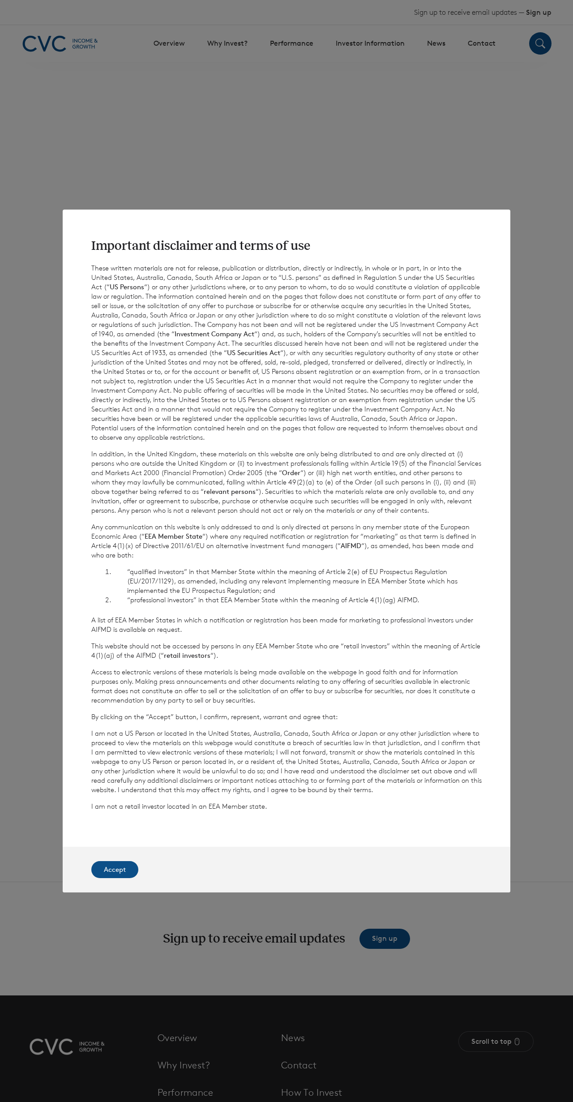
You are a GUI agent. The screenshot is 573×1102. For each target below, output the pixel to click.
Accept (115, 869)
